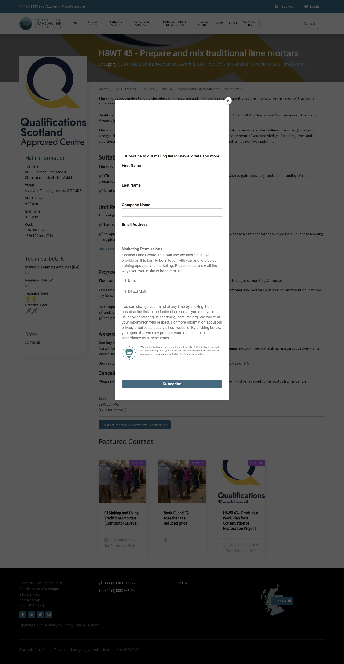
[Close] (228, 100)
